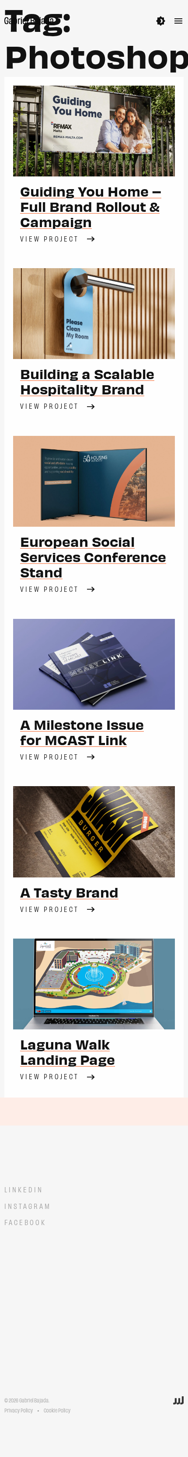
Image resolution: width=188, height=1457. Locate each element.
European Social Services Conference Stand (93, 556)
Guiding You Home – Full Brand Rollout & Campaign (90, 206)
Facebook (25, 1221)
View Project (49, 238)
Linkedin (23, 1189)
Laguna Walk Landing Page (67, 1051)
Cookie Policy (57, 1410)
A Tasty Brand (69, 892)
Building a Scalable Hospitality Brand (87, 381)
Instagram (27, 1205)
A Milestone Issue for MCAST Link (82, 731)
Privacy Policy (18, 1410)
